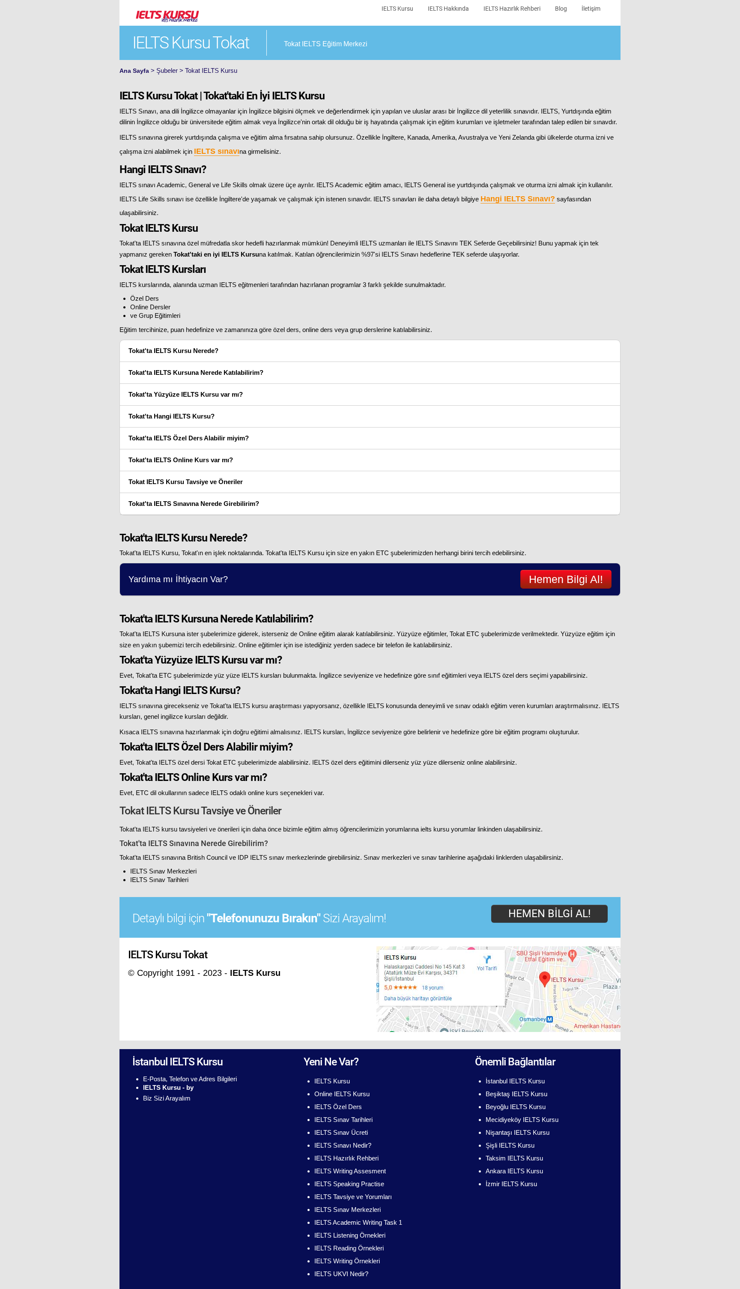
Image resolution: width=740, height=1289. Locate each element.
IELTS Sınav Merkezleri (163, 871)
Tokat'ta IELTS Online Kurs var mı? (180, 460)
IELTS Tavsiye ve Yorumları (353, 1196)
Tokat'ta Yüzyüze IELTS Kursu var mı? (185, 394)
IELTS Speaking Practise (349, 1183)
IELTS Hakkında (448, 8)
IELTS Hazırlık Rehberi (511, 8)
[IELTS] (166, 15)
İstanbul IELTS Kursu (515, 1081)
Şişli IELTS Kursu (510, 1145)
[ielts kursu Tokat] (498, 988)
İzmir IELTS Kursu (511, 1183)
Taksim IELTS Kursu (514, 1158)
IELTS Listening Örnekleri (349, 1235)
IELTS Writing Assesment (350, 1171)
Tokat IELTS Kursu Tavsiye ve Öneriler (185, 481)
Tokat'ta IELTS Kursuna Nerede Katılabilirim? (195, 372)
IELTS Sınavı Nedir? (342, 1145)
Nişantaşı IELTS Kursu (517, 1132)
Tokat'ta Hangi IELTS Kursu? (171, 416)
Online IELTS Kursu (342, 1094)
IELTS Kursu (397, 8)
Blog (561, 8)
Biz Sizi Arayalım (167, 1098)
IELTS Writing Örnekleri (347, 1261)
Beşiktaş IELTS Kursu (516, 1094)
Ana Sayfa (134, 70)
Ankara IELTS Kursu (514, 1171)
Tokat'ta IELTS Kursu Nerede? (173, 350)
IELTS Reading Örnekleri (349, 1248)
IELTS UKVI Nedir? (341, 1273)
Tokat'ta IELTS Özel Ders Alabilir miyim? (188, 438)
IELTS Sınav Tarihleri (159, 879)
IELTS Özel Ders (338, 1106)
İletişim (591, 8)
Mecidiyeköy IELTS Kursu (522, 1119)
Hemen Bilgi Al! (566, 579)
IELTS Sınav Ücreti (341, 1132)
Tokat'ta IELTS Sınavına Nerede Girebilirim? (193, 503)
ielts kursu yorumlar (448, 829)
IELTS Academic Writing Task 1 (358, 1222)
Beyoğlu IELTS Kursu (516, 1106)
